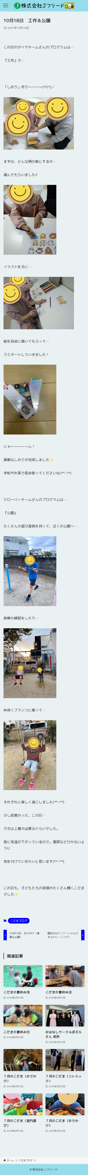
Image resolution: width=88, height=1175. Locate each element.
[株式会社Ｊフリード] (44, 5)
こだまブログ (18, 921)
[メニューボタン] (5, 5)
